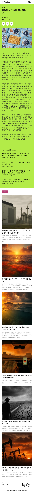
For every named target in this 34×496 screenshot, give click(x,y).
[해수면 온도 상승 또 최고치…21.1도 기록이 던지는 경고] (17, 260)
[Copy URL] (11, 24)
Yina (4, 13)
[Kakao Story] (7, 24)
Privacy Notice (6, 485)
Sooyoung (5, 157)
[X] (3, 24)
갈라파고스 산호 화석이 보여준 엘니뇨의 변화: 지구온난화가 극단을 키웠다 (16, 172)
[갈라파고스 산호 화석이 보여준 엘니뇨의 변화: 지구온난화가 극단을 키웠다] (17, 308)
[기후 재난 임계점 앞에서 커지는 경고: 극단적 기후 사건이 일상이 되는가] (17, 449)
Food (3, 7)
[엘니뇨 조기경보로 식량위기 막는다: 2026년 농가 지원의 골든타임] (17, 403)
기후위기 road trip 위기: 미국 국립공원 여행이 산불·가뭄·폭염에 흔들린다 (16, 180)
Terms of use (5, 483)
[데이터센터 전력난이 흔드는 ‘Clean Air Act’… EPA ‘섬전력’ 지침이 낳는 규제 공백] (17, 212)
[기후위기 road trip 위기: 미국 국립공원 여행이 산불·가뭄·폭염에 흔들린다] (17, 356)
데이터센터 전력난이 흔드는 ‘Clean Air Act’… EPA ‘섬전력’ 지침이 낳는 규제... (15, 154)
